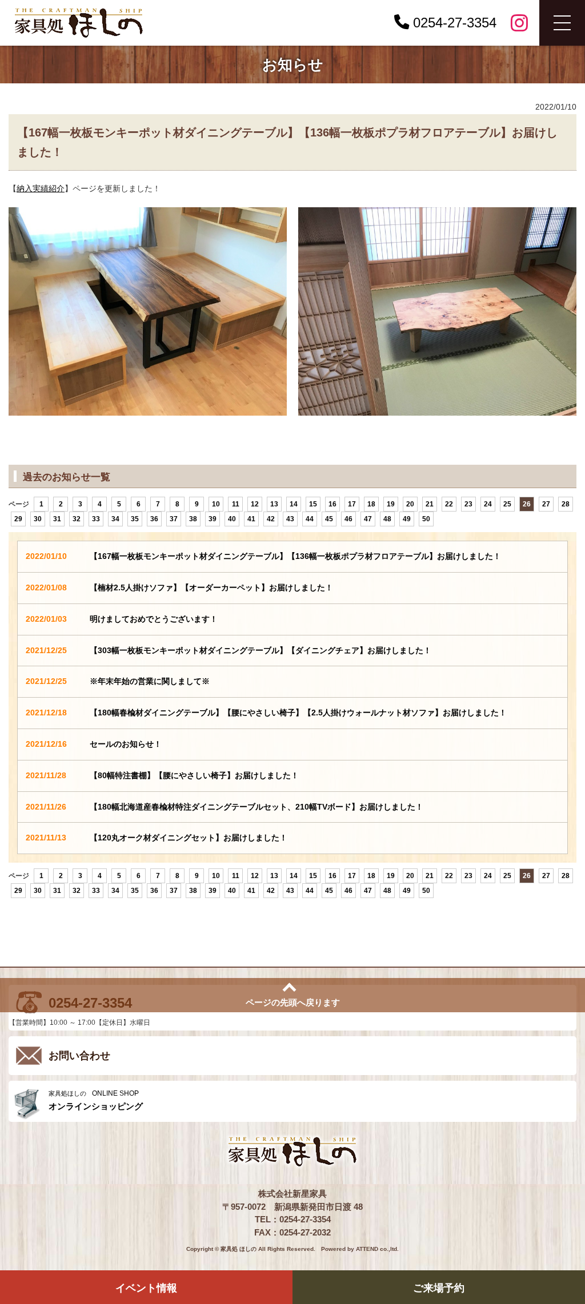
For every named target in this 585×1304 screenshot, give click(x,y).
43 (290, 519)
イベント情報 (146, 1288)
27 (546, 504)
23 (468, 504)
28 (566, 504)
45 (329, 519)
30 (38, 519)
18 (371, 504)
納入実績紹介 (41, 188)
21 (430, 504)
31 (57, 519)
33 (96, 519)
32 (77, 519)
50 (426, 519)
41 (251, 519)
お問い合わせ (79, 1055)
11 (235, 504)
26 (527, 504)
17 (352, 504)
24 (488, 504)
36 (154, 519)
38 (193, 519)
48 (387, 519)
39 (213, 519)
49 (407, 519)
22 (449, 504)
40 (232, 519)
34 (115, 519)
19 (391, 504)
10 (216, 504)
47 (368, 519)
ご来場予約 (438, 1288)
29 (18, 519)
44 (310, 519)
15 (313, 504)
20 (410, 504)
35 (135, 519)
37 (174, 519)
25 (507, 504)
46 (348, 519)
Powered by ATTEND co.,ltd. (360, 1249)
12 (255, 504)
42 (271, 519)
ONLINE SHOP (96, 1100)
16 (332, 504)
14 (294, 504)
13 (274, 504)
